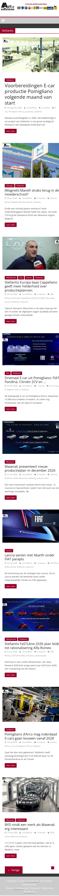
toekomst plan (43, 478)
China (7, 836)
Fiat (21, 277)
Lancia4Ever (32, 107)
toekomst (24, 302)
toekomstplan (40, 655)
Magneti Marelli (18, 202)
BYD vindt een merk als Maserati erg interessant (30, 826)
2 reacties (45, 107)
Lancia (29, 277)
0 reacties (41, 198)
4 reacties (41, 832)
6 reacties (41, 651)
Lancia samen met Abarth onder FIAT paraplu (29, 557)
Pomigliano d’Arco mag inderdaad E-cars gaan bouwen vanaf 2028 (31, 736)
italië (52, 298)
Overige (9, 185)
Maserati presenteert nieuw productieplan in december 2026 (30, 468)
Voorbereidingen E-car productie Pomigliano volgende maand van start (30, 94)
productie (29, 111)
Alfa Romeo (11, 277)
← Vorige (14, 870)
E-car (51, 385)
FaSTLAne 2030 (37, 298)
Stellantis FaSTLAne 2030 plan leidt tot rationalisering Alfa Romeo (32, 645)
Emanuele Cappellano (21, 298)
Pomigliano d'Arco (16, 111)
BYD (52, 832)
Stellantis (10, 80)
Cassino (53, 474)
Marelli (29, 202)
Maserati (10, 461)
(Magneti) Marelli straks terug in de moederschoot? (32, 192)
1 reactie (41, 385)
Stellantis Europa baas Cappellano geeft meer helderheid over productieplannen (31, 286)
